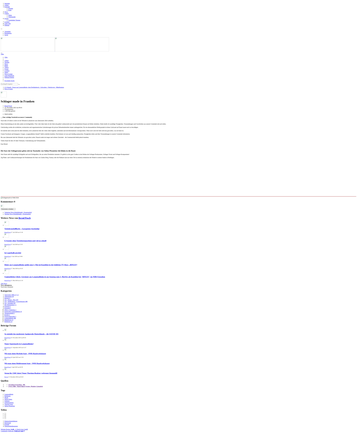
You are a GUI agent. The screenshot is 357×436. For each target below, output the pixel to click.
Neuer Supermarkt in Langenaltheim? (19, 344)
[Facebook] (5, 414)
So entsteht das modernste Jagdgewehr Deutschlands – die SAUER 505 (31, 334)
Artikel (6, 60)
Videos (6, 67)
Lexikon (6, 70)
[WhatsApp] (5, 418)
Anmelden (7, 31)
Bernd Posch (25, 218)
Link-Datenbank (9, 76)
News (6, 64)
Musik (6, 397)
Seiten (6, 72)
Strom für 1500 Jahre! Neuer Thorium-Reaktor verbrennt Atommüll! (30, 373)
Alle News (4, 283)
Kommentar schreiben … (8, 209)
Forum (6, 69)
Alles (6, 57)
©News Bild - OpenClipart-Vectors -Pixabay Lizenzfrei (25, 386)
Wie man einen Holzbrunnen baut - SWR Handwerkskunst (27, 363)
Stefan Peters (8, 399)
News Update (8, 74)
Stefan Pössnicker (9, 406)
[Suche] (19, 84)
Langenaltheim (8, 394)
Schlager (7, 401)
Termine (6, 62)
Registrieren (8, 33)
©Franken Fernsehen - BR (16, 385)
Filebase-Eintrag (9, 77)
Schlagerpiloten (9, 402)
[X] (5, 416)
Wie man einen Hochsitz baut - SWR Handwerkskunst (25, 354)
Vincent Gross (8, 404)
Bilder (6, 65)
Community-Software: (13, 431)
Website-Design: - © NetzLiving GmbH (14, 429)
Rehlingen (7, 396)
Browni (6, 377)
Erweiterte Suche (9, 81)
